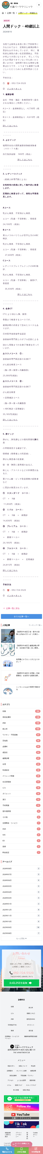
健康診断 (33, 1071)
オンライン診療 (21, 1071)
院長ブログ (18, 1085)
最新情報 (32, 1080)
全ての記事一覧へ (21, 616)
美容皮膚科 (13, 1075)
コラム (9, 1085)
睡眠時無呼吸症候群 (30, 1036)
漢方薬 (31, 1031)
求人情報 (16, 1090)
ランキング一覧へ (35, 625)
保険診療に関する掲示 (8, 1135)
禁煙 (12, 1031)
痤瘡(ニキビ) (31, 1013)
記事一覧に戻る (13, 608)
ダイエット (30, 1025)
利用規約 (27, 1135)
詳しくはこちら (10, 125)
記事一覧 (11, 13)
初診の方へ (11, 1066)
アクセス (10, 1080)
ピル (12, 1013)
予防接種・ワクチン (27, 1075)
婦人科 (31, 1008)
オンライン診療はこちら (22, 1144)
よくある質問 (21, 1080)
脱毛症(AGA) (31, 1019)
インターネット (14, 88)
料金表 (33, 1066)
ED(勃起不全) (12, 1025)
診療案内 (10, 1071)
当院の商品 (26, 1090)
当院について (23, 1066)
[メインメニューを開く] (39, 5)
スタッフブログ (31, 1085)
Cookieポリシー (35, 1135)
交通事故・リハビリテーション (12, 1037)
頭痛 (12, 1007)
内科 (12, 1019)
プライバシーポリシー (18, 1135)
